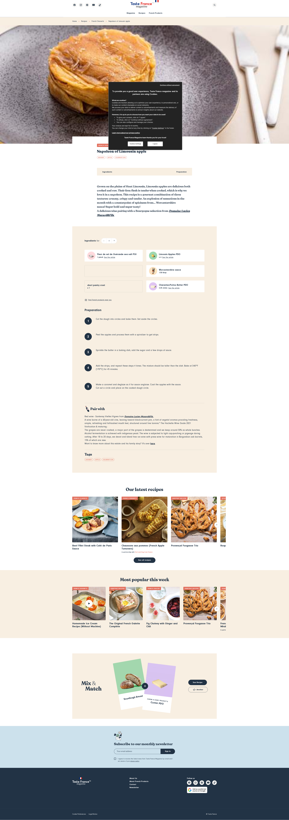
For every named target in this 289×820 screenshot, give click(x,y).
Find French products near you (100, 300)
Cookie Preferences (79, 814)
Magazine (131, 13)
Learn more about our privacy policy (126, 133)
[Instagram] (81, 5)
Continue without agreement (170, 85)
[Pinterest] (87, 5)
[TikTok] (100, 5)
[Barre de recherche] (214, 5)
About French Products (138, 781)
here (152, 443)
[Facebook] (74, 5)
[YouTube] (93, 5)
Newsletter (134, 787)
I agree (155, 144)
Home (74, 21)
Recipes (142, 13)
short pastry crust (96, 285)
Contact (132, 784)
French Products (155, 13)
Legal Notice (93, 814)
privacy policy (134, 761)
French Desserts (98, 21)
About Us (133, 778)
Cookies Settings (135, 144)
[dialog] (145, 116)
